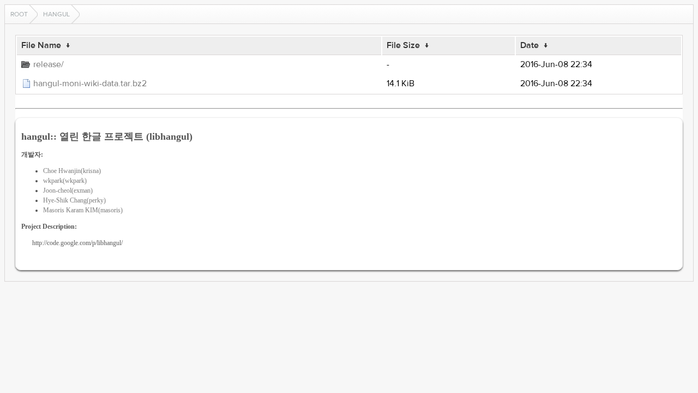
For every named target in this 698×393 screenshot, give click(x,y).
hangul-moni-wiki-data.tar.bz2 (90, 83)
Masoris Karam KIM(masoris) (83, 210)
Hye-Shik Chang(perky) (74, 200)
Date (529, 45)
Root (19, 14)
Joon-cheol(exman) (68, 190)
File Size (403, 45)
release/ (48, 64)
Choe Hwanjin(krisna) (72, 171)
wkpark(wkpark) (65, 180)
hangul (56, 14)
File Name (41, 45)
